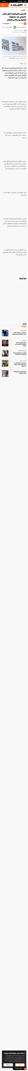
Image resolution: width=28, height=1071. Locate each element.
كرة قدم (23, 10)
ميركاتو (24, 340)
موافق (20, 1065)
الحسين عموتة (23, 360)
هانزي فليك (23, 330)
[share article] (25, 23)
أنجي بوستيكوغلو (22, 350)
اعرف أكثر (8, 1065)
